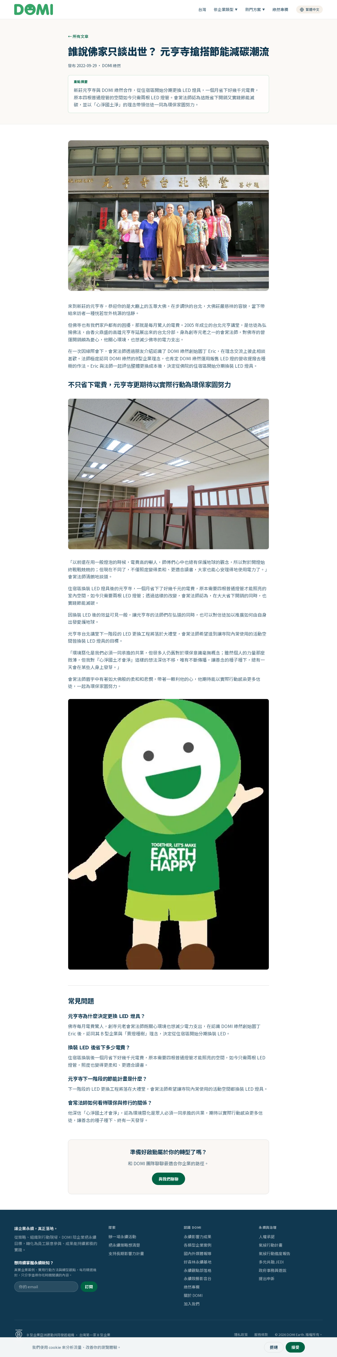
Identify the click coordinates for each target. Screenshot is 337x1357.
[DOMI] (33, 9)
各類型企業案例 (197, 1245)
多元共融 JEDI (271, 1262)
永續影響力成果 (197, 1236)
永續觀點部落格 (197, 1270)
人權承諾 (267, 1236)
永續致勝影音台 (197, 1278)
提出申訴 (267, 1278)
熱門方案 (255, 9)
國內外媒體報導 (197, 1253)
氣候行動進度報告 (274, 1253)
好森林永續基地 (197, 1262)
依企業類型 (225, 9)
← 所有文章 (78, 36)
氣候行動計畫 (271, 1245)
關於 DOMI (193, 1295)
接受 (295, 1347)
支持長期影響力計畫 (126, 1253)
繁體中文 (312, 9)
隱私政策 (241, 1335)
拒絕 (274, 1347)
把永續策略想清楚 (124, 1245)
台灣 (202, 9)
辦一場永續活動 (122, 1236)
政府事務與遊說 (272, 1270)
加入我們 (192, 1303)
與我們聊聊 (169, 1179)
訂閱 (89, 1286)
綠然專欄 (280, 9)
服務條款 (261, 1335)
